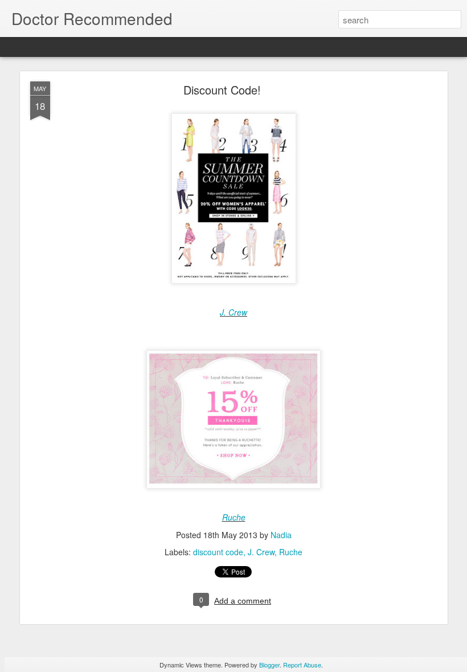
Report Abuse (302, 664)
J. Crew (233, 312)
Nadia (281, 534)
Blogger (269, 664)
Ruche (233, 517)
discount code (218, 552)
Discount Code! (222, 89)
